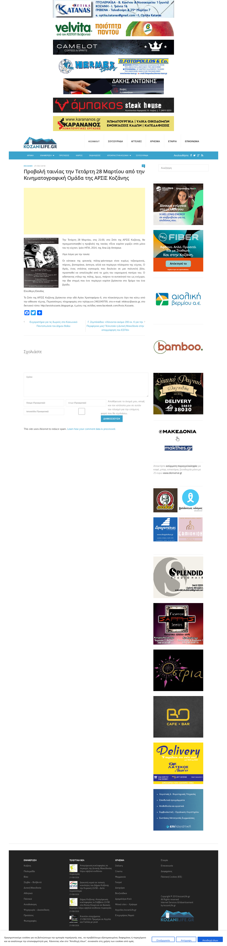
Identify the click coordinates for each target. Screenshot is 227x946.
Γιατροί (118, 882)
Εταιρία (172, 141)
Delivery (119, 865)
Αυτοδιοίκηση (30, 904)
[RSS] (201, 155)
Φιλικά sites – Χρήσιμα (126, 904)
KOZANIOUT (94, 141)
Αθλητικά (28, 893)
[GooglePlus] (198, 155)
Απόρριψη (186, 940)
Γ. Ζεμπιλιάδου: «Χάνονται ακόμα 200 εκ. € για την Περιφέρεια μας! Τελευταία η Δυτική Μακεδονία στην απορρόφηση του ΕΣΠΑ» (115, 326)
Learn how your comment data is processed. (91, 428)
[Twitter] (194, 155)
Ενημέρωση (46, 155)
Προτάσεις (64, 155)
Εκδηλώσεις (95, 155)
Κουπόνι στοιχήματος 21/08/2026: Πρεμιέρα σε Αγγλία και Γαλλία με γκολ (95, 919)
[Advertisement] (84, 211)
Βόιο (26, 876)
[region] (113, 938)
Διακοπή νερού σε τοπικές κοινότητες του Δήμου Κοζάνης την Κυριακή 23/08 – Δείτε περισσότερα (89, 887)
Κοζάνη (28, 166)
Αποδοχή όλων (210, 940)
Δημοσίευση (111, 418)
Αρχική (30, 155)
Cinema (118, 871)
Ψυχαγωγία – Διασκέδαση (36, 909)
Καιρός (79, 155)
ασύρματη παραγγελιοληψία (181, 466)
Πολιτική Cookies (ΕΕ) (171, 876)
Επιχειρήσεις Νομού (124, 915)
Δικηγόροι (120, 887)
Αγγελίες (136, 141)
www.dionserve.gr (172, 473)
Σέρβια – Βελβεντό (33, 882)
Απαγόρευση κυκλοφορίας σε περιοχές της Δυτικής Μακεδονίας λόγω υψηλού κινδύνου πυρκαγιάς (90, 870)
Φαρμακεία (120, 876)
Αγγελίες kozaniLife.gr (125, 909)
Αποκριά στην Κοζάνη (117, 155)
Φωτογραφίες (30, 920)
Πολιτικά (28, 898)
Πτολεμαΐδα (29, 871)
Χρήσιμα (155, 141)
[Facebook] (190, 155)
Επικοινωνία (192, 141)
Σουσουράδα (115, 141)
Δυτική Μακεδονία (32, 887)
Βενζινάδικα (121, 893)
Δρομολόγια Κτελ (123, 898)
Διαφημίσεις (166, 871)
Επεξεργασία (163, 940)
